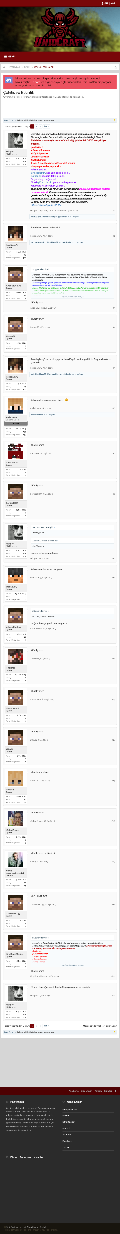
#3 (114, 308)
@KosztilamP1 (38, 172)
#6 (113, 408)
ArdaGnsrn (11, 417)
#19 (113, 976)
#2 (114, 236)
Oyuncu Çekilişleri (13, 97)
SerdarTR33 (12, 503)
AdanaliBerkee (13, 286)
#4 (114, 327)
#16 (113, 821)
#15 (113, 780)
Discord (35, 82)
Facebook (67, 1141)
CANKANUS (12, 462)
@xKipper (36, 176)
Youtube (66, 1134)
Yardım (98, 1091)
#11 (113, 628)
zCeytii (9, 749)
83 (25, 255)
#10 (113, 577)
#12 (113, 659)
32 (25, 799)
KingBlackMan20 (14, 954)
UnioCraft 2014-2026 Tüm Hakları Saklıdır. (26, 1227)
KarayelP (10, 336)
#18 (113, 904)
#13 (113, 699)
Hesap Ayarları (69, 1109)
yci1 (40, 217)
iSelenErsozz (12, 830)
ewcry (9, 870)
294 (24, 161)
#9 (113, 558)
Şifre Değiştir (68, 1122)
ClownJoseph (12, 708)
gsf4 (32, 242)
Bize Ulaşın (86, 1091)
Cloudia (10, 789)
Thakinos (10, 668)
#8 (114, 494)
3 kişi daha (67, 374)
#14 (113, 740)
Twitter (66, 1147)
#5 (114, 368)
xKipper (38, 97)
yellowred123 (40, 242)
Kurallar (108, 1091)
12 (25, 295)
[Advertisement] (60, 108)
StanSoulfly (11, 587)
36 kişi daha (66, 242)
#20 (113, 995)
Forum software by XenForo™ (31, 1230)
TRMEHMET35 (13, 913)
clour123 (34, 217)
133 (24, 432)
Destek (65, 1115)
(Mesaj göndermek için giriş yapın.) (99, 1026)
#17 (113, 861)
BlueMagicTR (52, 242)
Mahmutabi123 (48, 217)
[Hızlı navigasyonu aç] (116, 67)
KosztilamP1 (12, 245)
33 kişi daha (62, 217)
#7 (114, 453)
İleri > (46, 126)
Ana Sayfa (74, 1091)
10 (25, 759)
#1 (114, 210)
